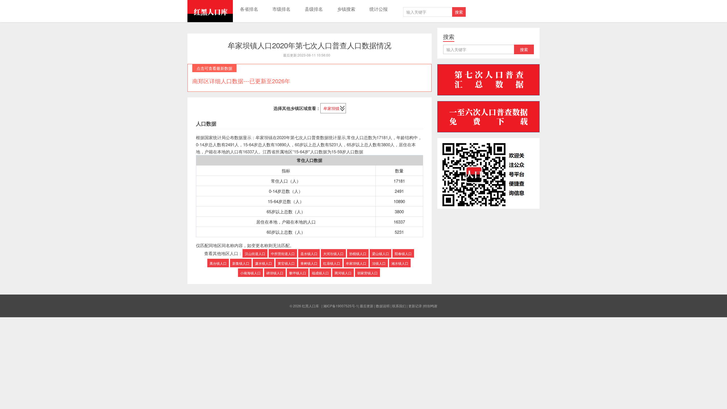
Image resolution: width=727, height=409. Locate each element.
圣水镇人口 (308, 253)
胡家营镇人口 (367, 272)
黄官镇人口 (286, 263)
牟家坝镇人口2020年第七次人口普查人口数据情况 (309, 45)
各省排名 (249, 9)
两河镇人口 (343, 272)
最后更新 (366, 305)
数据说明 (383, 305)
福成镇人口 (320, 272)
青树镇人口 (308, 263)
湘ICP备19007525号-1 (340, 305)
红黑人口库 (210, 11)
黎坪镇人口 (297, 272)
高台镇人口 (218, 263)
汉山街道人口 (255, 253)
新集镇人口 (240, 263)
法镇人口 (379, 263)
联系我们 (399, 305)
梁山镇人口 (380, 253)
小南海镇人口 (250, 272)
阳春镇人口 (403, 253)
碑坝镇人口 (274, 272)
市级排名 (281, 9)
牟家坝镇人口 (356, 263)
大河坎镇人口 (333, 253)
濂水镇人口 (263, 263)
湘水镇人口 (399, 263)
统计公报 (378, 9)
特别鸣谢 (430, 305)
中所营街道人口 (283, 253)
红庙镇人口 (331, 263)
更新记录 (415, 305)
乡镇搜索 (346, 9)
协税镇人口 (357, 253)
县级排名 (314, 9)
